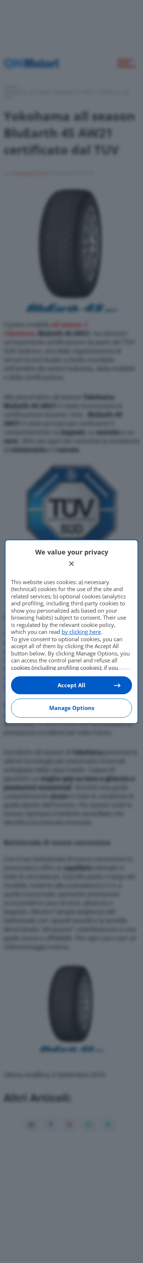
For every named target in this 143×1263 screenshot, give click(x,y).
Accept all (71, 685)
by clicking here (81, 631)
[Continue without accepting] (71, 564)
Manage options (71, 707)
